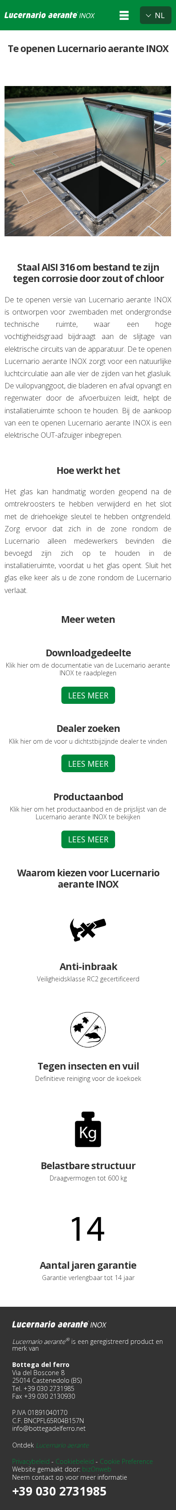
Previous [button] (12, 161)
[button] (124, 15)
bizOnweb (96, 1469)
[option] (88, 161)
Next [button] (163, 161)
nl (160, 15)
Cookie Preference (126, 1461)
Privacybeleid (31, 1461)
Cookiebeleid (75, 1461)
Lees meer (88, 695)
